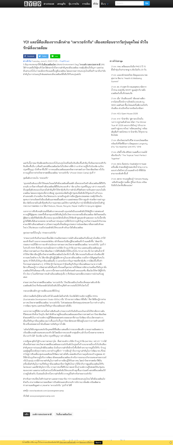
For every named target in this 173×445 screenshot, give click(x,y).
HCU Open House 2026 (124, 113)
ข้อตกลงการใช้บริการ (87, 442)
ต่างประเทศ (49, 4)
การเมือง (86, 4)
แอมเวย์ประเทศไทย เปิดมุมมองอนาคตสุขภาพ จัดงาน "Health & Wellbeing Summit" (129, 78)
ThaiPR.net (64, 61)
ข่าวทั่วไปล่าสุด (116, 61)
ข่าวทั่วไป (27, 61)
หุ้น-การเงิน (74, 4)
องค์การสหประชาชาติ (91, 64)
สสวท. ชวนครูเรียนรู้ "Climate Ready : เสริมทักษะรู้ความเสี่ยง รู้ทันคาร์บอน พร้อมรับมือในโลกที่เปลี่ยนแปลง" (129, 182)
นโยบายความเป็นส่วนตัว (68, 442)
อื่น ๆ (103, 4)
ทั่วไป (95, 4)
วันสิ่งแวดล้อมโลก (49, 64)
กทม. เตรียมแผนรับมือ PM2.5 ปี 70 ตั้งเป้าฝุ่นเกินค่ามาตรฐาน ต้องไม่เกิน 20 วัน (129, 68)
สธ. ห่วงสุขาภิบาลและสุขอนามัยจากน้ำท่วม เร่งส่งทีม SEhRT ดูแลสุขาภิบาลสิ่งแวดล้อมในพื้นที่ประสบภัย (129, 89)
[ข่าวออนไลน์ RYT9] (32, 4)
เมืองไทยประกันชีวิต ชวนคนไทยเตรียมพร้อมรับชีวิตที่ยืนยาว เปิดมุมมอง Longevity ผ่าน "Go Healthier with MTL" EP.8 (129, 143)
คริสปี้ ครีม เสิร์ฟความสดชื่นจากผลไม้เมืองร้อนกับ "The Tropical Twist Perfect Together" (129, 155)
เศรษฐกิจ (61, 4)
